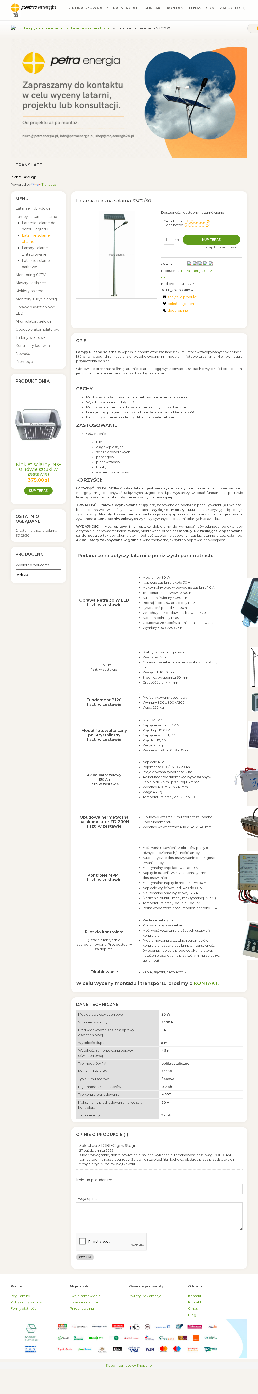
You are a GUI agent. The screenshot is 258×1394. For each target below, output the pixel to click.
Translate (49, 184)
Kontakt (194, 1296)
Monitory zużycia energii (37, 299)
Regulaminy (20, 1296)
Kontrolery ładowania (34, 345)
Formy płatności (24, 1308)
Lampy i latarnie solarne (36, 216)
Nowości (23, 353)
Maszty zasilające (31, 283)
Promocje (24, 361)
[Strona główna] (33, 7)
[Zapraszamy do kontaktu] (129, 98)
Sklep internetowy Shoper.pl (129, 1365)
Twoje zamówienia (85, 1296)
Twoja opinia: (87, 1198)
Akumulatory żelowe (34, 321)
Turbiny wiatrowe (31, 337)
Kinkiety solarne (29, 291)
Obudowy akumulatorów (37, 329)
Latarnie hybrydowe (33, 208)
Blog (192, 1315)
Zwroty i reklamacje (145, 1296)
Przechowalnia (82, 1308)
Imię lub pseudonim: (94, 1180)
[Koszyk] (15, 15)
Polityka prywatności (27, 1302)
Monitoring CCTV (31, 275)
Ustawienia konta (84, 1302)
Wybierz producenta (33, 565)
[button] (179, 297)
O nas (193, 1308)
